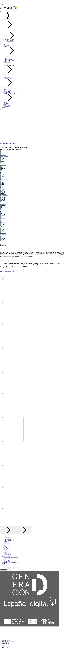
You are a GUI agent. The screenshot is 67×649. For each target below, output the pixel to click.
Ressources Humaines (7, 92)
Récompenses (6, 543)
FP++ (7, 58)
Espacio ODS (6, 105)
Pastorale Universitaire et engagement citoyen (11, 562)
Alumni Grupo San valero (8, 64)
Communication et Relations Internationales (11, 557)
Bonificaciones (6, 44)
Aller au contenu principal (4, 0)
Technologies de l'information (8, 558)
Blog (5, 546)
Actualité (3, 101)
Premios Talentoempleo (10, 60)
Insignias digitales (7, 45)
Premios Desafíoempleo (10, 59)
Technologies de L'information (9, 89)
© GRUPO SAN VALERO (6, 640)
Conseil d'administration (10, 537)
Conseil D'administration (10, 39)
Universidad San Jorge (7, 78)
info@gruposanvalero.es (6, 643)
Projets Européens (7, 61)
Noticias (5, 547)
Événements (6, 548)
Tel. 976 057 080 (5, 642)
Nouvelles (5, 102)
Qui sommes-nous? (5, 29)
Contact (3, 107)
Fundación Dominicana (8, 551)
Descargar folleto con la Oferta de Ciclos (6, 260)
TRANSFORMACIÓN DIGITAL (9, 65)
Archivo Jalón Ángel (9, 56)
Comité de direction (9, 538)
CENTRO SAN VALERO (4, 143)
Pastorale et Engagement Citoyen (9, 93)
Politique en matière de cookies (7, 647)
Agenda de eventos (7, 106)
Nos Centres (4, 74)
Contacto (3, 564)
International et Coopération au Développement (11, 88)
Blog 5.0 (5, 104)
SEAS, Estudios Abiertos (8, 553)
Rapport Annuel (6, 541)
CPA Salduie (6, 76)
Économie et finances (7, 91)
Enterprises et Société (7, 90)
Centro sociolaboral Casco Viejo (11, 55)
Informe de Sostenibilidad (10, 57)
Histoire (5, 542)
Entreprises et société (7, 559)
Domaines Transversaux (10, 41)
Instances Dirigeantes (7, 536)
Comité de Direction (9, 40)
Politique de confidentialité (6, 646)
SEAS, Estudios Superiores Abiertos (10, 77)
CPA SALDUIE (12, 143)
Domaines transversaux (9, 539)
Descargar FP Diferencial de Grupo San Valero (7, 271)
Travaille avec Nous (7, 62)
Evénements (6, 103)
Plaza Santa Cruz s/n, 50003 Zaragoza (8, 641)
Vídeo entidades (6, 43)
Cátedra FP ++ (6, 63)
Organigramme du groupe (10, 540)
